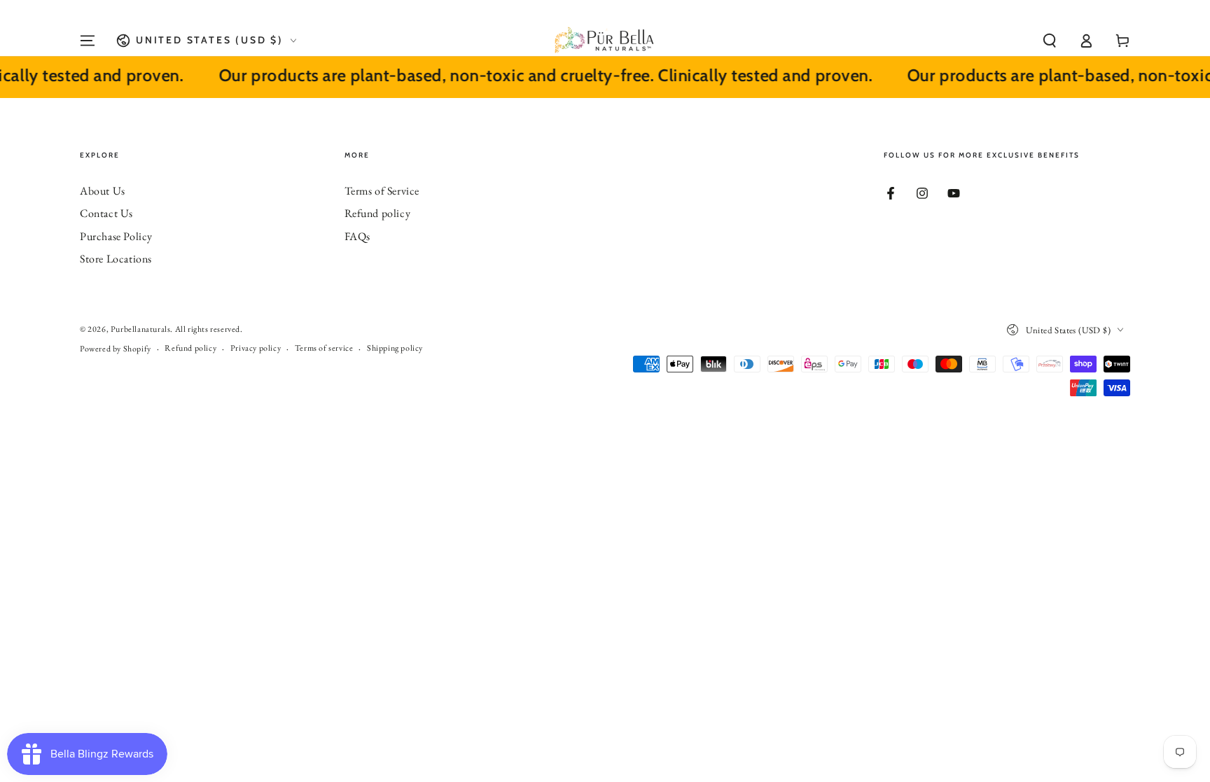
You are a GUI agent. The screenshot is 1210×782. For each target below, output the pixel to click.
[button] (1049, 40)
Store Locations (116, 258)
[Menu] (87, 40)
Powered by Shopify (115, 348)
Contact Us (106, 213)
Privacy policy (255, 348)
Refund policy (378, 213)
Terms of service (324, 348)
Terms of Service (382, 190)
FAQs (357, 236)
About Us (102, 190)
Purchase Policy (116, 236)
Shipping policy (395, 348)
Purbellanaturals (141, 329)
